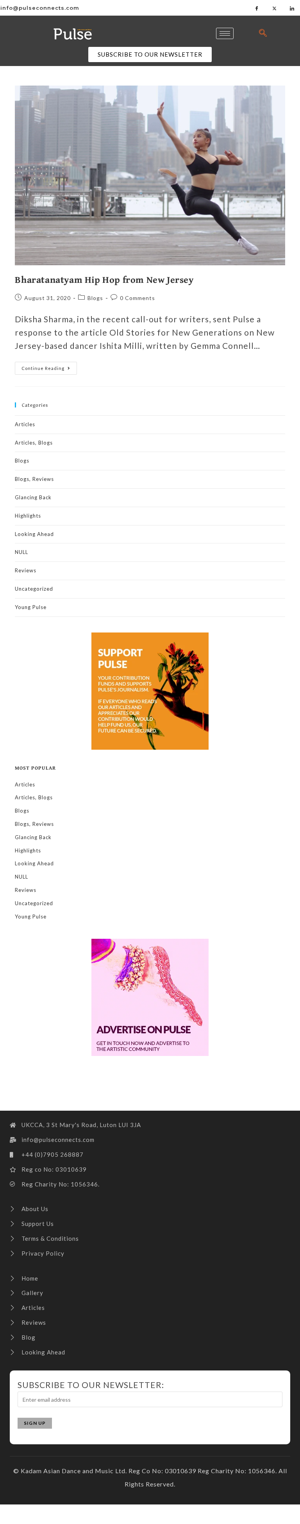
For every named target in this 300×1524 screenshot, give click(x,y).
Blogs (95, 298)
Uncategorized (34, 589)
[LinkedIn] (292, 8)
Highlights (28, 516)
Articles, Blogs (34, 443)
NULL (21, 552)
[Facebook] (257, 8)
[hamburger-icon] (225, 33)
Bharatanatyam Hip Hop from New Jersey (104, 279)
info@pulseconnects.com (39, 8)
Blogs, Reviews (34, 479)
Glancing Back (33, 497)
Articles (25, 424)
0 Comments (137, 298)
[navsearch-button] (263, 33)
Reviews (25, 570)
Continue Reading (49, 366)
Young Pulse (30, 607)
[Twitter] (274, 8)
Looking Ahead (34, 534)
